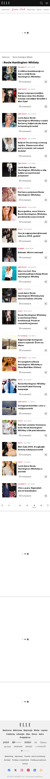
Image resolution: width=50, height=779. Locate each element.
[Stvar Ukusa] (25, 750)
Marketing (9, 756)
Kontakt (7, 760)
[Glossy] (43, 742)
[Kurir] (6, 742)
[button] (25, 82)
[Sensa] (29, 746)
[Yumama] (40, 746)
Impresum (19, 756)
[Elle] (4, 3)
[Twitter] (15, 770)
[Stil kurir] (35, 742)
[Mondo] (16, 742)
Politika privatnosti (38, 760)
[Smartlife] (18, 746)
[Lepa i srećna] (7, 746)
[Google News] (34, 770)
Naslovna (5, 57)
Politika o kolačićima (20, 760)
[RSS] (41, 770)
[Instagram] (22, 770)
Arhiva (25, 764)
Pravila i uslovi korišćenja (34, 756)
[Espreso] (28, 742)
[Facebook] (9, 770)
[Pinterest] (28, 770)
